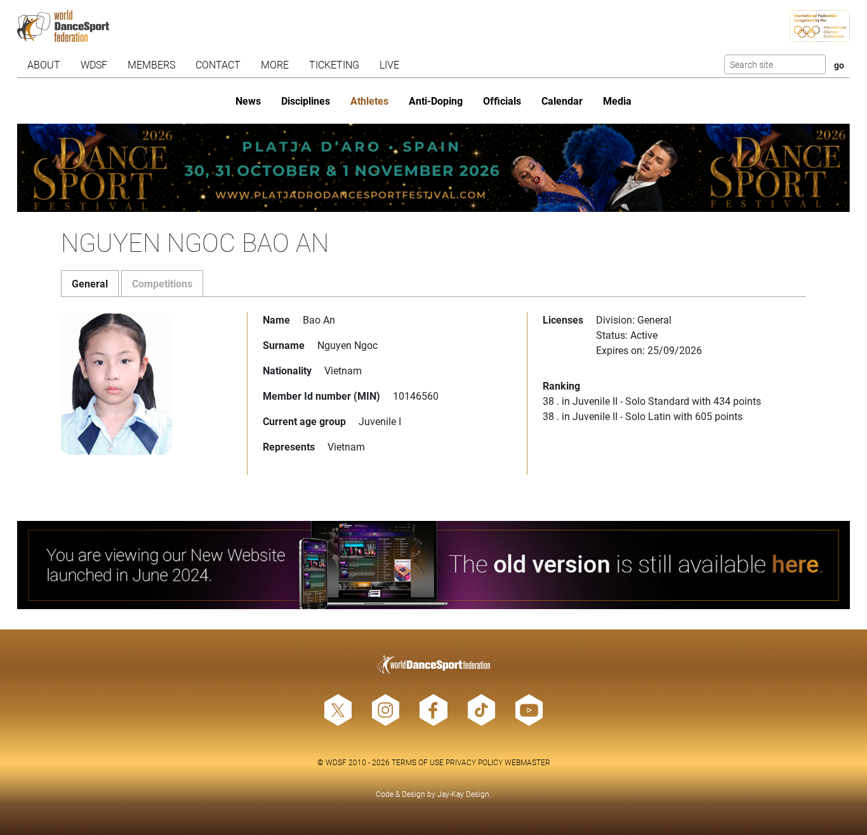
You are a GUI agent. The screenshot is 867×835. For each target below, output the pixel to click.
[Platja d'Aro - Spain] (433, 168)
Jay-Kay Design (463, 794)
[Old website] (433, 565)
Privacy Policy (474, 762)
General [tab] (90, 283)
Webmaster (527, 762)
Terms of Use (418, 762)
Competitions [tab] (162, 283)
